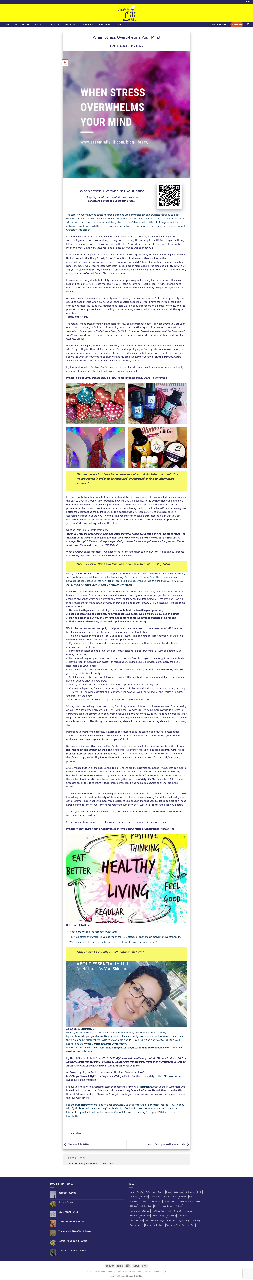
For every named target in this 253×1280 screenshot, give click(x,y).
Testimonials (71, 24)
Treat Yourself (136, 1225)
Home (6, 24)
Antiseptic (150, 1192)
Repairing (171, 1216)
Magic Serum (166, 1206)
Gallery (119, 24)
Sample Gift (184, 1216)
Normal (177, 1211)
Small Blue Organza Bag (178, 1220)
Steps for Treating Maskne (72, 1250)
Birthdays (190, 1192)
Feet (173, 1201)
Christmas (155, 1196)
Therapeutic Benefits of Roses (74, 1231)
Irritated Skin (145, 1206)
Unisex (148, 1225)
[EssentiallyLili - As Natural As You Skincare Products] (126, 13)
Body (199, 1192)
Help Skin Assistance (169, 1076)
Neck (169, 1211)
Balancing (178, 1192)
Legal (139, 1272)
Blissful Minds (87, 779)
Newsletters (87, 24)
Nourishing (189, 1211)
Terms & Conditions (126, 1272)
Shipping (111, 1272)
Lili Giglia (138, 46)
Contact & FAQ (159, 1272)
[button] (219, 24)
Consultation (159, 811)
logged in (86, 1163)
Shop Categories (22, 24)
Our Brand (54, 24)
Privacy (147, 1272)
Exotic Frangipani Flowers (72, 1241)
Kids (156, 1206)
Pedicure (133, 1216)
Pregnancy (145, 1216)
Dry (190, 1196)
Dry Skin (133, 1201)
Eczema (143, 1201)
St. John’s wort (66, 1202)
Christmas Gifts (169, 1196)
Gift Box (133, 1206)
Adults (140, 1192)
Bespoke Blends (67, 1192)
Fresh (198, 1201)
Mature (178, 1206)
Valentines (158, 1225)
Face (167, 1201)
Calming (133, 1196)
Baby (168, 1192)
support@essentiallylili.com (152, 822)
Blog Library (104, 24)
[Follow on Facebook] (246, 2)
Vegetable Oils (173, 1225)
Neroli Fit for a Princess (71, 1221)
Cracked (182, 1196)
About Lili (39, 24)
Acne (132, 1192)
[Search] (248, 24)
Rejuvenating (158, 1216)
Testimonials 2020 (78, 1144)
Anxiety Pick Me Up (148, 779)
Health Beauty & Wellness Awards (166, 1144)
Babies (160, 1192)
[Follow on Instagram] (249, 2)
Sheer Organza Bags (155, 1220)
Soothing (196, 1220)
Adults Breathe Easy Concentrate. (140, 775)
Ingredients (100, 1272)
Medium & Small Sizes (140, 1211)
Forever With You (185, 1201)
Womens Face (188, 1225)
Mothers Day (158, 1211)
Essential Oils (155, 1201)
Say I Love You (136, 1220)
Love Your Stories (68, 1212)
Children (144, 1196)
